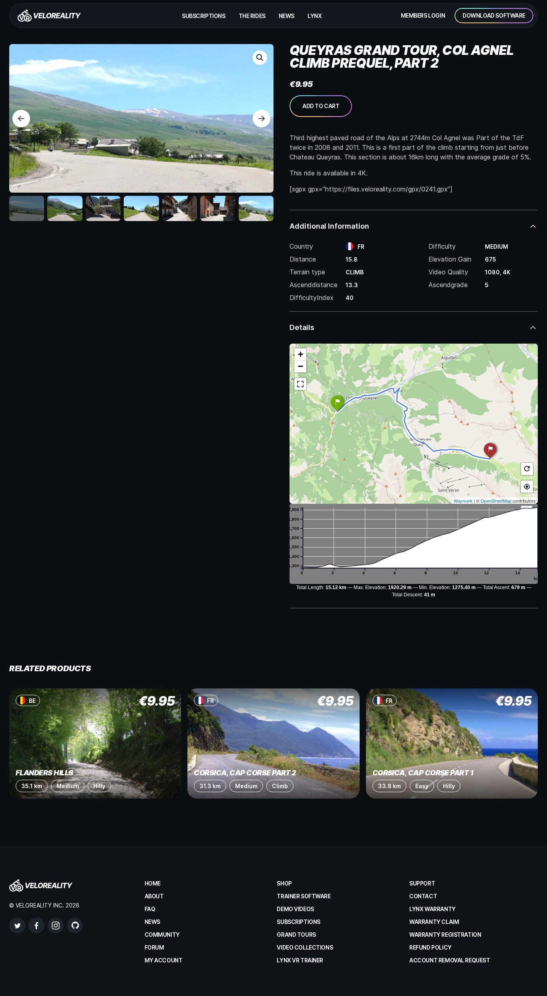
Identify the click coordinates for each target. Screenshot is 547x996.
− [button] (300, 366)
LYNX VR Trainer (300, 960)
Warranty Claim (434, 921)
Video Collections (305, 947)
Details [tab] (302, 327)
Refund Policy (430, 947)
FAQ (150, 908)
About (154, 896)
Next (261, 118)
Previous (21, 118)
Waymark (463, 500)
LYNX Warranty (432, 908)
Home (153, 883)
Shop (284, 883)
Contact (423, 896)
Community (162, 934)
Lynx (315, 15)
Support (422, 883)
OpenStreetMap (496, 500)
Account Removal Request (449, 960)
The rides (252, 15)
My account (164, 960)
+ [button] (300, 354)
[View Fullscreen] (300, 384)
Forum (154, 947)
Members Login (423, 15)
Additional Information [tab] (329, 226)
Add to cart (320, 106)
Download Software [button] (494, 15)
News (286, 15)
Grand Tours (296, 934)
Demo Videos (295, 908)
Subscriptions (203, 15)
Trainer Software (303, 896)
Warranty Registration (445, 934)
